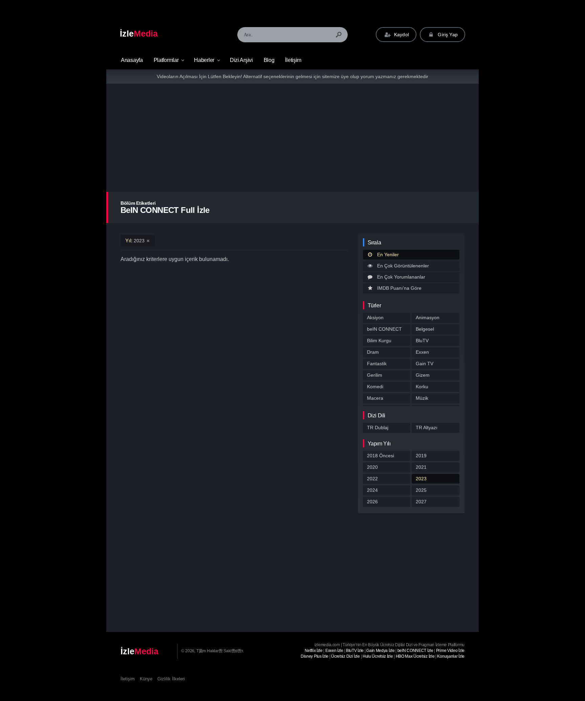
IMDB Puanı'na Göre (399, 288)
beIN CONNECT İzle (415, 650)
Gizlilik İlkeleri (171, 678)
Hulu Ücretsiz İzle (378, 656)
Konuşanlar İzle (450, 656)
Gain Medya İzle (380, 650)
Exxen (422, 352)
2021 (421, 467)
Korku (422, 386)
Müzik (422, 398)
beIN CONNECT (384, 329)
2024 (372, 490)
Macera (375, 398)
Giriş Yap (447, 34)
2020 (372, 467)
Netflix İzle (313, 650)
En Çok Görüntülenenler (403, 265)
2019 (421, 455)
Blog (269, 60)
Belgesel (425, 329)
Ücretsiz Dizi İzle (345, 656)
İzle (139, 33)
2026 (372, 501)
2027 (421, 501)
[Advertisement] (292, 137)
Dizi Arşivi (241, 60)
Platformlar (166, 60)
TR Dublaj (377, 427)
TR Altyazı (426, 427)
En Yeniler (388, 254)
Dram (373, 352)
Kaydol (401, 34)
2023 (421, 478)
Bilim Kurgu (379, 340)
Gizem (423, 375)
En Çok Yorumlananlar (401, 277)
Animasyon (427, 317)
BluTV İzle (355, 650)
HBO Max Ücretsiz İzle (415, 656)
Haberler (204, 60)
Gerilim (374, 375)
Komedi (375, 386)
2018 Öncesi (380, 455)
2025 (421, 490)
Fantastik (377, 363)
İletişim (293, 60)
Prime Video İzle (450, 650)
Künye (146, 678)
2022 (372, 478)
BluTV (422, 340)
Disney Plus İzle (314, 656)
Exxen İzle (334, 650)
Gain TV (424, 363)
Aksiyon (375, 317)
